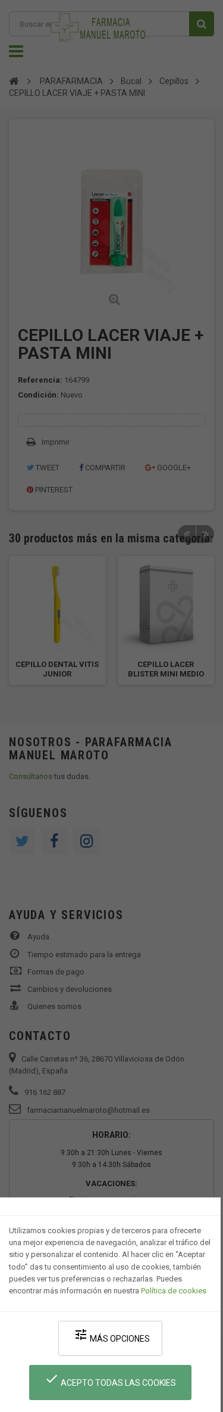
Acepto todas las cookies (110, 1379)
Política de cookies (173, 1290)
